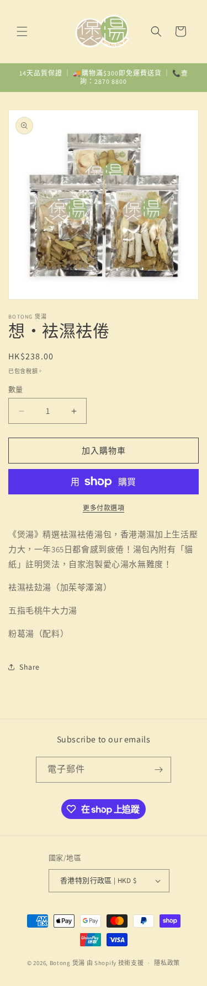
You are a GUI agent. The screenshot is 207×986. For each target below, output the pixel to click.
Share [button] (29, 667)
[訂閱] (158, 770)
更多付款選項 (103, 508)
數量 (15, 389)
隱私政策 (167, 963)
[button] (22, 31)
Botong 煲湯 (67, 963)
